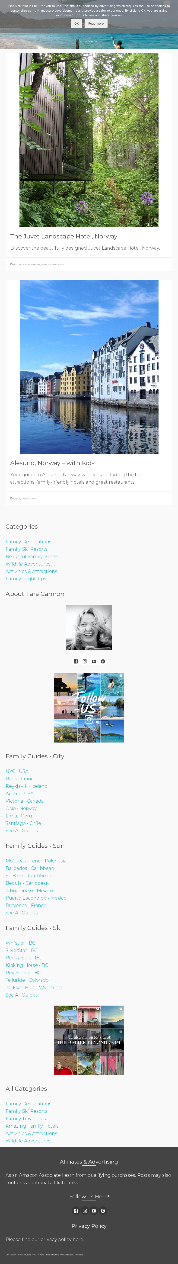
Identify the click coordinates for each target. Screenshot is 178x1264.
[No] (172, 16)
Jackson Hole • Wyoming (34, 987)
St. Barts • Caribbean (28, 875)
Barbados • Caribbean (30, 868)
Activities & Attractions (31, 571)
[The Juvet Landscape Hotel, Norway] (89, 140)
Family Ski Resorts (27, 549)
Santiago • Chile (23, 823)
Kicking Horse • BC (27, 965)
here (78, 1239)
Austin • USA (20, 793)
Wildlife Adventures (28, 564)
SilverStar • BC (22, 950)
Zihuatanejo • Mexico (29, 890)
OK (76, 23)
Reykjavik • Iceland (27, 786)
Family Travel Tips (26, 1118)
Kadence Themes (73, 1254)
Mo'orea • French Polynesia (36, 861)
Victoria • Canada (25, 801)
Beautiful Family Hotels (26, 264)
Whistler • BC (20, 943)
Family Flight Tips (26, 579)
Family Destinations (52, 264)
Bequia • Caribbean (27, 883)
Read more (96, 23)
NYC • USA (17, 771)
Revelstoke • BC (23, 972)
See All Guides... (23, 830)
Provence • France (26, 905)
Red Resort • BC (23, 958)
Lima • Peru (19, 816)
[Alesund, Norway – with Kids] (89, 366)
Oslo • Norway (21, 808)
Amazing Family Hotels (32, 1126)
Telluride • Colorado (27, 980)
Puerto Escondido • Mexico (36, 898)
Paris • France (21, 779)
